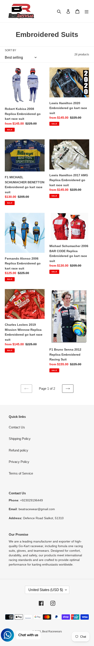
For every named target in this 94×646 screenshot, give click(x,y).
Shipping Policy (20, 438)
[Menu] (86, 11)
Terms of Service (21, 473)
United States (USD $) (45, 590)
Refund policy (18, 450)
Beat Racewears (52, 631)
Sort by (10, 50)
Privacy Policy (19, 462)
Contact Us (17, 427)
